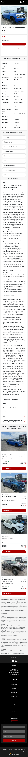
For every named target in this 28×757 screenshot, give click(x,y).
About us (14, 688)
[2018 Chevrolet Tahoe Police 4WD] (14, 441)
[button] (20, 2)
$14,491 (5, 504)
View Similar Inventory (14, 48)
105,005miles (22, 498)
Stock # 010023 (5, 494)
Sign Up (14, 740)
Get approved (14, 696)
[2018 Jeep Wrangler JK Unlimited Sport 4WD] (14, 566)
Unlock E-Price (8, 468)
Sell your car (14, 692)
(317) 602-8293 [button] (15, 674)
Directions (14, 712)
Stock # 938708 (5, 577)
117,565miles (22, 540)
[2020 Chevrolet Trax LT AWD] (14, 524)
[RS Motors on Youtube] (15, 660)
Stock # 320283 (5, 536)
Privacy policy (14, 704)
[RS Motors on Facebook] (12, 660)
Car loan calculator (14, 700)
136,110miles (22, 457)
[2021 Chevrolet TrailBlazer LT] (14, 483)
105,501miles (22, 581)
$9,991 (4, 546)
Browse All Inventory (14, 44)
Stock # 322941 (5, 453)
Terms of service (14, 708)
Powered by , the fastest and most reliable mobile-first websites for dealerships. (14, 750)
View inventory (14, 684)
